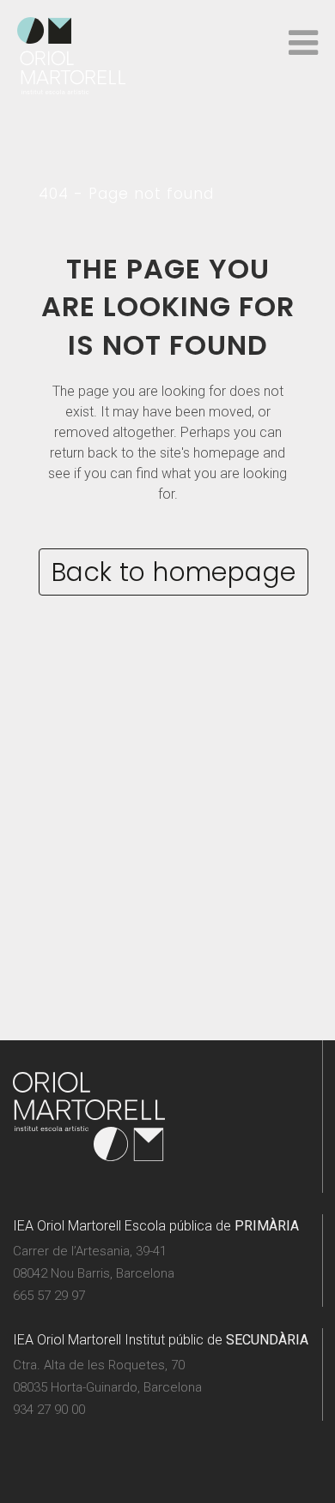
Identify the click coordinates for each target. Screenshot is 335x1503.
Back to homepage (173, 572)
